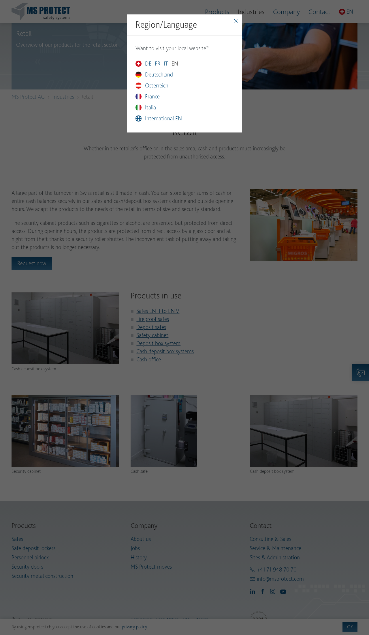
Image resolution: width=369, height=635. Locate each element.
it (166, 63)
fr (157, 63)
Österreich (156, 85)
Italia (150, 107)
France (152, 96)
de (148, 63)
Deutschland (159, 74)
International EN (163, 118)
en (175, 63)
